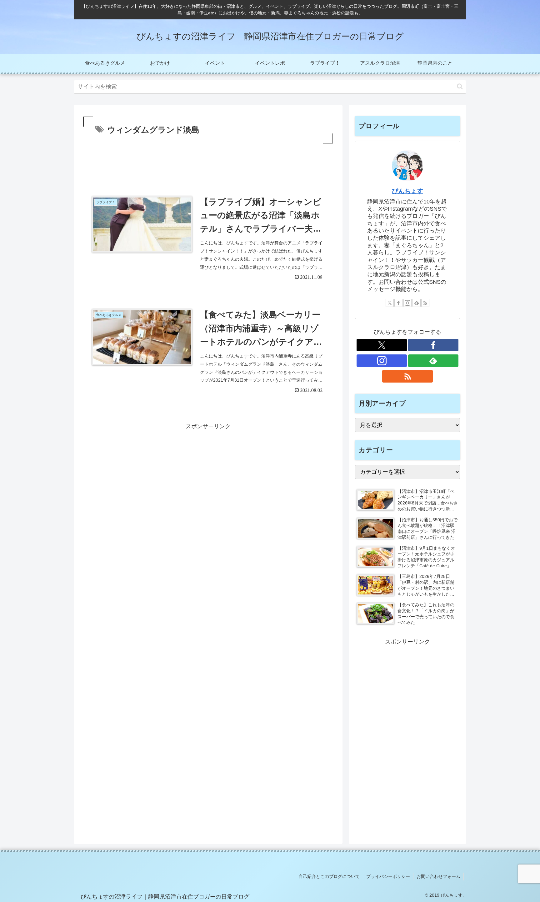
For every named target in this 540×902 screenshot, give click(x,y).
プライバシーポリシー (388, 876)
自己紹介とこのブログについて (329, 876)
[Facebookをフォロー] (398, 303)
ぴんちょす (407, 191)
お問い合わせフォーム (438, 876)
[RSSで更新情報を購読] (425, 303)
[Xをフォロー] (390, 303)
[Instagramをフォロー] (407, 303)
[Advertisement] (208, 162)
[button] (459, 86)
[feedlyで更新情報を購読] (416, 303)
